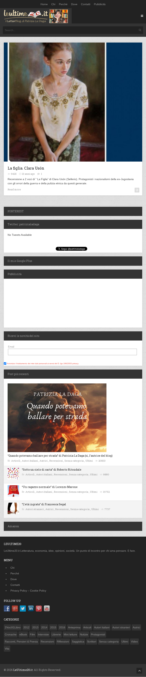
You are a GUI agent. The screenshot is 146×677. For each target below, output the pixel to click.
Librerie (56, 634)
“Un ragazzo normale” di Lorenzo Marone (50, 487)
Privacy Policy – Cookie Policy (28, 590)
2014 (44, 627)
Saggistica (78, 641)
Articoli (16, 460)
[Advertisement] (27, 302)
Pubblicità (100, 4)
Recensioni (56, 460)
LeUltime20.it (23, 670)
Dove (74, 4)
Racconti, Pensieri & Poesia (21, 641)
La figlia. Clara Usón (26, 168)
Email (11, 346)
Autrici (44, 460)
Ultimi (89, 460)
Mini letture (70, 634)
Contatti (85, 4)
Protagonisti (98, 634)
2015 (53, 627)
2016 (62, 627)
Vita (7, 648)
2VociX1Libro (13, 627)
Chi (53, 4)
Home (44, 4)
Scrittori (91, 641)
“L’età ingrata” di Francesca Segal (44, 504)
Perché (63, 4)
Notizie (84, 634)
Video (134, 641)
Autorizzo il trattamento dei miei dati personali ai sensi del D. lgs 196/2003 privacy (43, 363)
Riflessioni (63, 641)
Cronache (11, 634)
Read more (14, 189)
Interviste (43, 634)
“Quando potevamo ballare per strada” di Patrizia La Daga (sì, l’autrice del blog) (60, 455)
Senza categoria (74, 460)
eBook (23, 634)
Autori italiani (30, 460)
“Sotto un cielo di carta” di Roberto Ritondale (51, 469)
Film (32, 634)
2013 (35, 627)
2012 (26, 627)
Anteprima (74, 627)
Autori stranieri (34, 509)
